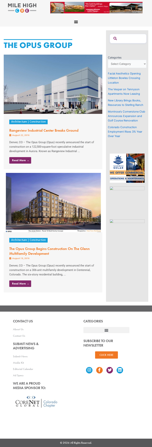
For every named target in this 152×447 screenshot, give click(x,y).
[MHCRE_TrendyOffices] (127, 233)
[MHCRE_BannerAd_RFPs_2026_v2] (96, 7)
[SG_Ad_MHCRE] (127, 201)
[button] (76, 22)
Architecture (19, 122)
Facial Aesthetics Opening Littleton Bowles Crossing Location (124, 78)
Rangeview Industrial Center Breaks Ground (43, 130)
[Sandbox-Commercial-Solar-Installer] (127, 168)
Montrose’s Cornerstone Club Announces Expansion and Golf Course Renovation (126, 116)
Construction (38, 122)
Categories (115, 57)
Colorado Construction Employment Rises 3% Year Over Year (125, 132)
